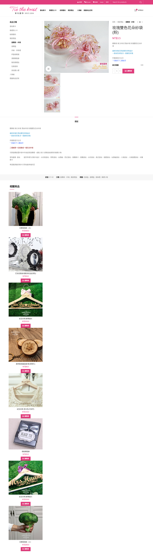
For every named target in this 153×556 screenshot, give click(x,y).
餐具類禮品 (15, 62)
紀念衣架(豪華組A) (25, 497)
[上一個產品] (138, 22)
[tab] (76, 120)
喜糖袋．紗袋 (130, 22)
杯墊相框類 (15, 54)
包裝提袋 (14, 66)
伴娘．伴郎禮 (16, 50)
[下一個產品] (142, 22)
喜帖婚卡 (13, 26)
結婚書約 (13, 34)
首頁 (114, 22)
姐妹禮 (98, 177)
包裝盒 (86, 177)
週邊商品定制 (14, 78)
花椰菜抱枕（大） (25, 228)
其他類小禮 (15, 70)
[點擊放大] (48, 69)
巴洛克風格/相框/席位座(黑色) (25, 273)
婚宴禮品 (120, 22)
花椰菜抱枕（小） (25, 542)
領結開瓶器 (26, 451)
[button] (26, 235)
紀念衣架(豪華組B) (25, 318)
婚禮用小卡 (14, 30)
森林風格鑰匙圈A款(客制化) (25, 364)
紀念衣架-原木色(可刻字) (25, 409)
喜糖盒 (13, 46)
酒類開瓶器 (15, 58)
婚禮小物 (105, 177)
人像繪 (12, 74)
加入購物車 (128, 71)
